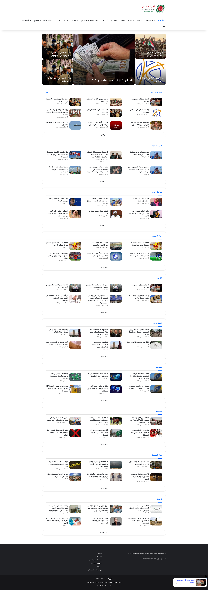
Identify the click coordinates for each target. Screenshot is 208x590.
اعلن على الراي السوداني (90, 21)
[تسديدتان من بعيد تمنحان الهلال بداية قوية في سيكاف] (156, 256)
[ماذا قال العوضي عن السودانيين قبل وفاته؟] (116, 521)
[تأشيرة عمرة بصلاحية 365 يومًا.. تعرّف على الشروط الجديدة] (116, 433)
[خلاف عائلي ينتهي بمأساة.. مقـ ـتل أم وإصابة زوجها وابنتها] (116, 477)
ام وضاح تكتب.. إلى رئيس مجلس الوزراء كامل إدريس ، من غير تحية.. (58, 213)
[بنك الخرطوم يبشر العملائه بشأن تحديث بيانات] (156, 299)
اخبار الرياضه (157, 236)
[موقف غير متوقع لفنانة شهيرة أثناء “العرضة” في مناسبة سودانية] (156, 421)
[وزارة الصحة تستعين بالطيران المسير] (75, 125)
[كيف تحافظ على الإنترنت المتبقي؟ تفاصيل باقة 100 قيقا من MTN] (156, 377)
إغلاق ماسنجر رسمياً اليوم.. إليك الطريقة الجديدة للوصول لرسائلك (97, 389)
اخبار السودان (150, 21)
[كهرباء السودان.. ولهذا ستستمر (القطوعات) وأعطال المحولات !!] (116, 202)
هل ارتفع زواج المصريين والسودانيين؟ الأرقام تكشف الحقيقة (139, 433)
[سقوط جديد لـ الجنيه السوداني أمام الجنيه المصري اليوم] (116, 288)
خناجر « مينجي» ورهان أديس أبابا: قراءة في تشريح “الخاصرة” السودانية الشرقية (97, 169)
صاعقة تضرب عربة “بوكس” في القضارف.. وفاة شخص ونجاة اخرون (98, 464)
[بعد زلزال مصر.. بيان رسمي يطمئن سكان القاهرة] (75, 333)
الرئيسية (161, 21)
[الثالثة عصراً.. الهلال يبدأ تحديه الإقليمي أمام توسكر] (116, 256)
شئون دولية (157, 323)
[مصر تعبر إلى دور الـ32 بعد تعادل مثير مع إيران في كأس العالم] (75, 256)
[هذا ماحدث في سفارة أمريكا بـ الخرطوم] (57, 72)
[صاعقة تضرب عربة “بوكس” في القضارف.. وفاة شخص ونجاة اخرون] (116, 465)
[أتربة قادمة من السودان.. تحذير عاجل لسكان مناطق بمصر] (75, 345)
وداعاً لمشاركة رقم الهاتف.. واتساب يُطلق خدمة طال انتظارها (58, 376)
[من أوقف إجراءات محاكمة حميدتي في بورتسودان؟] (156, 155)
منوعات (159, 411)
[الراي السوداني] (153, 8)
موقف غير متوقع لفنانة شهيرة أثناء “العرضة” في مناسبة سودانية (139, 420)
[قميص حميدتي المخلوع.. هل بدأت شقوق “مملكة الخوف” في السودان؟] (156, 170)
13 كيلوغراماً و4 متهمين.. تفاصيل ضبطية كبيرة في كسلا (139, 477)
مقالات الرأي (157, 192)
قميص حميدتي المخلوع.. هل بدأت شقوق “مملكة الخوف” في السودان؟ (138, 169)
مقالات (122, 21)
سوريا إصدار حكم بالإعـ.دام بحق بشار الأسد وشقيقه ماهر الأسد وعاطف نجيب (97, 332)
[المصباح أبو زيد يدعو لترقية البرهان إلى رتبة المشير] (156, 125)
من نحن (58, 21)
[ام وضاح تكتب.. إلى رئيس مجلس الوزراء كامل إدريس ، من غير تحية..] (75, 214)
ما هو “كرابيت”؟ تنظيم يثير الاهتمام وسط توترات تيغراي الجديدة (138, 332)
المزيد (115, 21)
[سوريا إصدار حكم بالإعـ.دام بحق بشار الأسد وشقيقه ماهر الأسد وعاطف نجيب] (116, 333)
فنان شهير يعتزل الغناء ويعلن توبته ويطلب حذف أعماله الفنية (57, 433)
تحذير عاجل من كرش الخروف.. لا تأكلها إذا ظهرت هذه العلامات (138, 521)
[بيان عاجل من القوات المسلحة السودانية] (150, 46)
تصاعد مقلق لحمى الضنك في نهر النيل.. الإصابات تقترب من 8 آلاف (57, 521)
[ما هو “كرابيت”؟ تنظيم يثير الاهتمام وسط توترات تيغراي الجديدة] (156, 333)
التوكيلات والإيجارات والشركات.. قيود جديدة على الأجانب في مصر (98, 345)
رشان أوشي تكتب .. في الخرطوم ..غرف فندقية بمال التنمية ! (139, 213)
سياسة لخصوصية (71, 21)
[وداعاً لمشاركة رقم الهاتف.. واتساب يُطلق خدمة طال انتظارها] (75, 377)
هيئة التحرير (26, 21)
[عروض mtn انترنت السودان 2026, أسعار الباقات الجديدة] (156, 389)
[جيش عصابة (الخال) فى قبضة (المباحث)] (156, 202)
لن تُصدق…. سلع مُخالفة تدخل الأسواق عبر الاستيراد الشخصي (57, 298)
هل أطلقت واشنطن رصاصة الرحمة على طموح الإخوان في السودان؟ (57, 154)
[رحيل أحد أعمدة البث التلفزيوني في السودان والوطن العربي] (116, 125)
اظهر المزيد (104, 267)
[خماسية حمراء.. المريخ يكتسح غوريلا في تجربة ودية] (75, 246)
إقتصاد (139, 21)
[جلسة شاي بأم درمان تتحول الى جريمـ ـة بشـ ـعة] (156, 465)
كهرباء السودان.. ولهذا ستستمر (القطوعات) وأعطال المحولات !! (97, 201)
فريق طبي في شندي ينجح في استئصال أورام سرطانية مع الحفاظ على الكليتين (97, 508)
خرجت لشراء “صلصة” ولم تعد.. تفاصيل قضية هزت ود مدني (58, 464)
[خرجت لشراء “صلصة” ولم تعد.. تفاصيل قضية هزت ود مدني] (75, 465)
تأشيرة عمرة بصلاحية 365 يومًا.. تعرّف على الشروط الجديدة (99, 433)
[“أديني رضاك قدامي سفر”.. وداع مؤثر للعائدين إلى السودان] (75, 421)
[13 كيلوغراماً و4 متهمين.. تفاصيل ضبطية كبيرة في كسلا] (156, 477)
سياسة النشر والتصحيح (43, 21)
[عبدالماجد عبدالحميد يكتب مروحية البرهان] (75, 202)
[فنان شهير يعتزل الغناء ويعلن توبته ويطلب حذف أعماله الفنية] (75, 433)
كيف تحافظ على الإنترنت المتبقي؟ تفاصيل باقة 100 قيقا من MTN (139, 376)
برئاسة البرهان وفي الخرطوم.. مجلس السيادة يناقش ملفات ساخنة (57, 112)
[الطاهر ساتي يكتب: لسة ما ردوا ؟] (116, 214)
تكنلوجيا (159, 367)
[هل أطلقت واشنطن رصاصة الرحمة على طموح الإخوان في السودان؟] (75, 155)
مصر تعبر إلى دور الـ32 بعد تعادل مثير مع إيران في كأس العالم (58, 256)
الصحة (159, 499)
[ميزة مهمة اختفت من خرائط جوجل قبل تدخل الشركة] (116, 377)
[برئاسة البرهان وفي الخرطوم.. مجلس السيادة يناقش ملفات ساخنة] (75, 113)
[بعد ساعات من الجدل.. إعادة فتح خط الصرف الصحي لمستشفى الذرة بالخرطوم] (75, 509)
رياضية (131, 21)
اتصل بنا (105, 21)
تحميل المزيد (104, 135)
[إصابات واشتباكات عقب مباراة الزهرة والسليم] (116, 246)
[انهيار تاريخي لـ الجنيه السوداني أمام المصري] (75, 288)
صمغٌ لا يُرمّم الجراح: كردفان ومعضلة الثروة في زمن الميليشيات (58, 169)
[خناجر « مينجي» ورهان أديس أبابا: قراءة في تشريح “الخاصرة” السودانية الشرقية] (116, 170)
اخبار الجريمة (157, 455)
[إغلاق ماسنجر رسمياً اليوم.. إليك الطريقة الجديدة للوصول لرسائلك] (116, 389)
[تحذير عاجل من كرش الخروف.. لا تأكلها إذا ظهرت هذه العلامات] (156, 521)
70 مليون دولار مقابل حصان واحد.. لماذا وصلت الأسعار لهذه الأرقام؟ (98, 420)
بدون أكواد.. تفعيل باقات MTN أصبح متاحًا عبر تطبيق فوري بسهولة (57, 389)
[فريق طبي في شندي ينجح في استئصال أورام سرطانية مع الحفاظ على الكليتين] (116, 509)
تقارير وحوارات (156, 146)
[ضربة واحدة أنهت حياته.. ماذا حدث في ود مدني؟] (75, 477)
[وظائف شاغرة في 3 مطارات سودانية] (150, 72)
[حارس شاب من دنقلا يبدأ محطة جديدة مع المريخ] (156, 246)
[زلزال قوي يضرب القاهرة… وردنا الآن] (156, 345)
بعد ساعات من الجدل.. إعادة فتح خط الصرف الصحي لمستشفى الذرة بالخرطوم (57, 508)
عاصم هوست (90, 582)
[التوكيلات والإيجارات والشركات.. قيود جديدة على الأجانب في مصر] (116, 345)
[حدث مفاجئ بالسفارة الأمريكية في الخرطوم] (57, 46)
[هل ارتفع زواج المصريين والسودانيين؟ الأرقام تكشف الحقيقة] (156, 433)
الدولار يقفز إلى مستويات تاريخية (112, 80)
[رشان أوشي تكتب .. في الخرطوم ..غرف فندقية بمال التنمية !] (156, 214)
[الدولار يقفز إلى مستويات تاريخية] (104, 59)
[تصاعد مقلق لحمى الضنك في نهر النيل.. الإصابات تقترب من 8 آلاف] (75, 521)
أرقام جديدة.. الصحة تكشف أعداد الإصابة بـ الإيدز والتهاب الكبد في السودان (139, 508)
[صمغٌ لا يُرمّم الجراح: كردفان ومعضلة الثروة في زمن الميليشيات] (75, 170)
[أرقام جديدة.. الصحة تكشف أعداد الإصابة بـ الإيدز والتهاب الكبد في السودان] (156, 509)
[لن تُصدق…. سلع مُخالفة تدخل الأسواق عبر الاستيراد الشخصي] (75, 299)
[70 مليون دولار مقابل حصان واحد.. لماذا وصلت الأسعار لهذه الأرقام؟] (116, 421)
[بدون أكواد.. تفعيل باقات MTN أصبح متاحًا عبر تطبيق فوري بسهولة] (75, 389)
